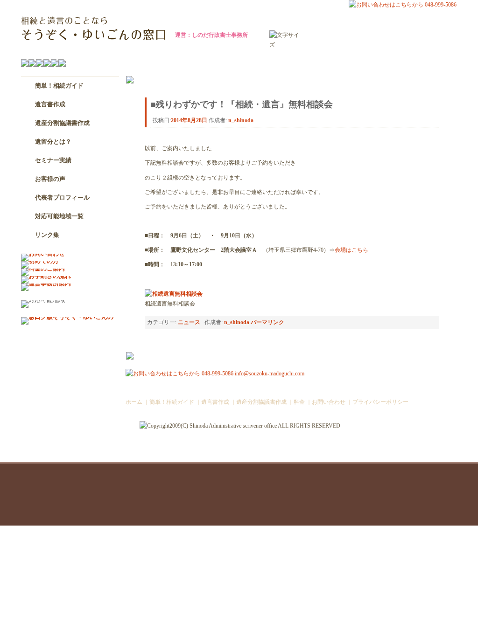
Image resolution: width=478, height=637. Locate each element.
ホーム (134, 402)
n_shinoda (240, 120)
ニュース (189, 322)
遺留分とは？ (53, 141)
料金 (299, 402)
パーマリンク (267, 322)
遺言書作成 (50, 104)
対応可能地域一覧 (59, 216)
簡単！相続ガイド (59, 85)
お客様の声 (50, 178)
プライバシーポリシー (380, 402)
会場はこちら (351, 250)
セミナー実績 (53, 160)
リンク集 (47, 234)
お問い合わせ (328, 402)
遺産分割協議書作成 (62, 122)
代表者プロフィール (62, 197)
